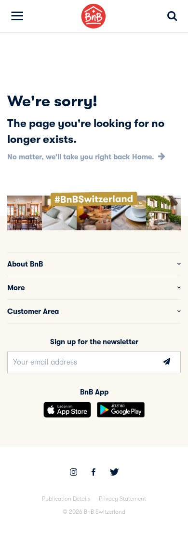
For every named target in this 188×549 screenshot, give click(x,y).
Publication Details (66, 498)
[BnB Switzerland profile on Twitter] (114, 473)
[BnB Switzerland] (94, 16)
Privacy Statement (122, 498)
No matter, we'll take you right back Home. (81, 157)
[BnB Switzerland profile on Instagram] (73, 473)
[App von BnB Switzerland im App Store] (67, 410)
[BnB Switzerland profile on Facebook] (93, 473)
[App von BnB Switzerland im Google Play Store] (121, 410)
